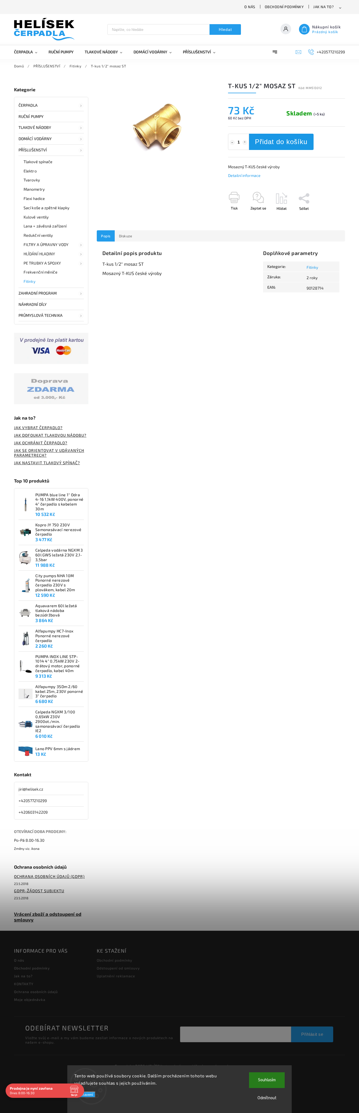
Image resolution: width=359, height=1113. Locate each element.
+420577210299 (33, 800)
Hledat (225, 29)
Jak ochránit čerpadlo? (40, 442)
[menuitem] (28, 52)
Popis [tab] (106, 236)
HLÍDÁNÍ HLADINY (39, 253)
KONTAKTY (23, 984)
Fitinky (29, 281)
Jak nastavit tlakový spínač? (47, 462)
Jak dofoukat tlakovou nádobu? (50, 435)
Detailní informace (244, 175)
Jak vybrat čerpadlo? (38, 427)
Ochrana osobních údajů (36, 991)
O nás (249, 6)
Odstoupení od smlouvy (118, 968)
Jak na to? (323, 6)
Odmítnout (267, 1098)
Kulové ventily (36, 217)
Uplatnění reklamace (116, 976)
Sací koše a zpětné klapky (47, 207)
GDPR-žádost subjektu (39, 890)
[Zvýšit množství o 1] (244, 142)
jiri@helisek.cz (31, 789)
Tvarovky (32, 179)
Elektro (30, 171)
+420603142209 (33, 812)
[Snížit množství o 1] (232, 142)
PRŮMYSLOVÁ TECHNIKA (41, 315)
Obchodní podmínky (284, 6)
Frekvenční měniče (40, 272)
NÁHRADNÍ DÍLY (33, 304)
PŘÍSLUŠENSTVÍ (33, 149)
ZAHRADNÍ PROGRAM (38, 293)
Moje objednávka (29, 999)
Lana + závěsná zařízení (45, 226)
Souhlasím (267, 1080)
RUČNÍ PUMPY (31, 116)
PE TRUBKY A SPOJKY (42, 263)
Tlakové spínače (38, 161)
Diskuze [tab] (125, 236)
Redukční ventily (38, 235)
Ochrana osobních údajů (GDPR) (49, 876)
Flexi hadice (34, 198)
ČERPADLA (28, 105)
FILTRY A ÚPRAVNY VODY (46, 244)
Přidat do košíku (281, 141)
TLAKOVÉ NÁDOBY (35, 127)
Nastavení (85, 1094)
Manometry (34, 189)
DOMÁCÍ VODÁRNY (35, 138)
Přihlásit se (312, 1034)
